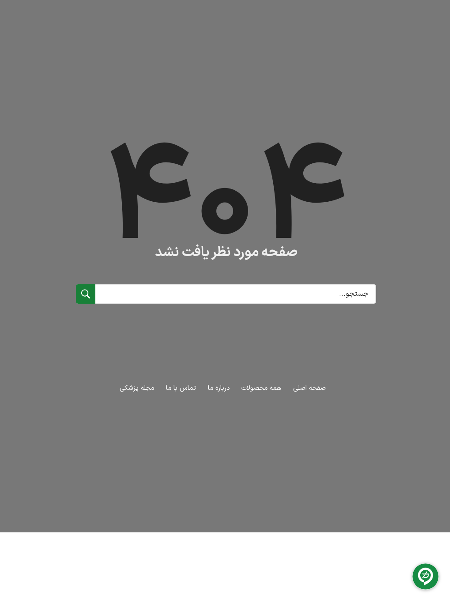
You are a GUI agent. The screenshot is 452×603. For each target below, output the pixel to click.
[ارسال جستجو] (85, 294)
